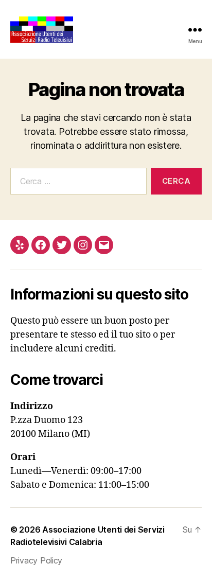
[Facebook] (40, 245)
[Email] (104, 245)
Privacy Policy (36, 560)
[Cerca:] (76, 183)
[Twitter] (61, 245)
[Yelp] (19, 245)
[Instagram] (83, 245)
